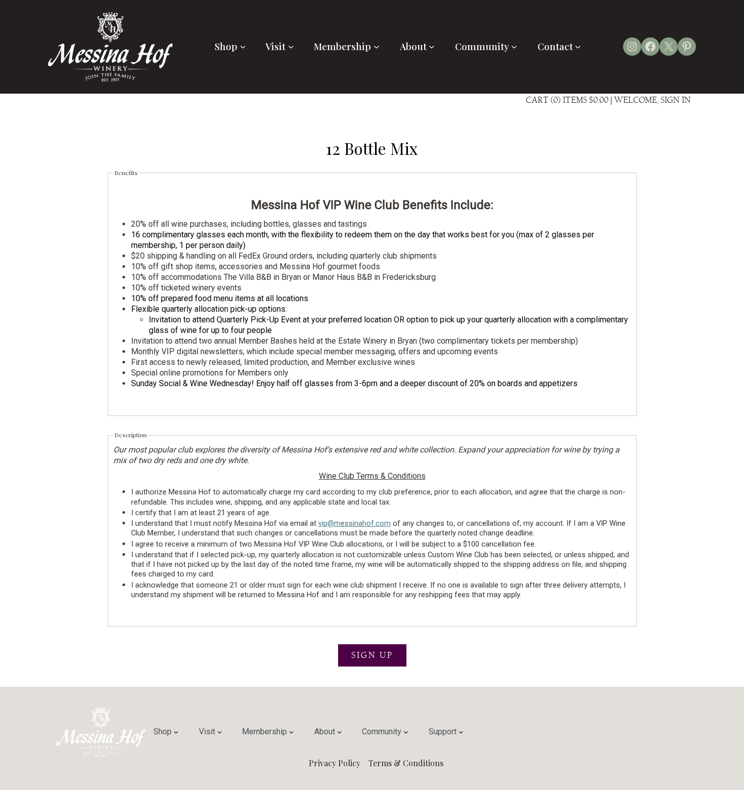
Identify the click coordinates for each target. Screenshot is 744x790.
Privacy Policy (334, 763)
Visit (275, 46)
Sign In (675, 100)
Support (443, 731)
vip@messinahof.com (354, 523)
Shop (226, 46)
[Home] (110, 79)
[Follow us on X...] (668, 46)
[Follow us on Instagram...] (632, 46)
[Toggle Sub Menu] (243, 47)
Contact (555, 46)
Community (482, 46)
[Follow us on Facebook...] (650, 46)
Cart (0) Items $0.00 (567, 100)
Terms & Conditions (405, 763)
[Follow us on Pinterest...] (687, 46)
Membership (342, 46)
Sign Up (372, 655)
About (413, 46)
